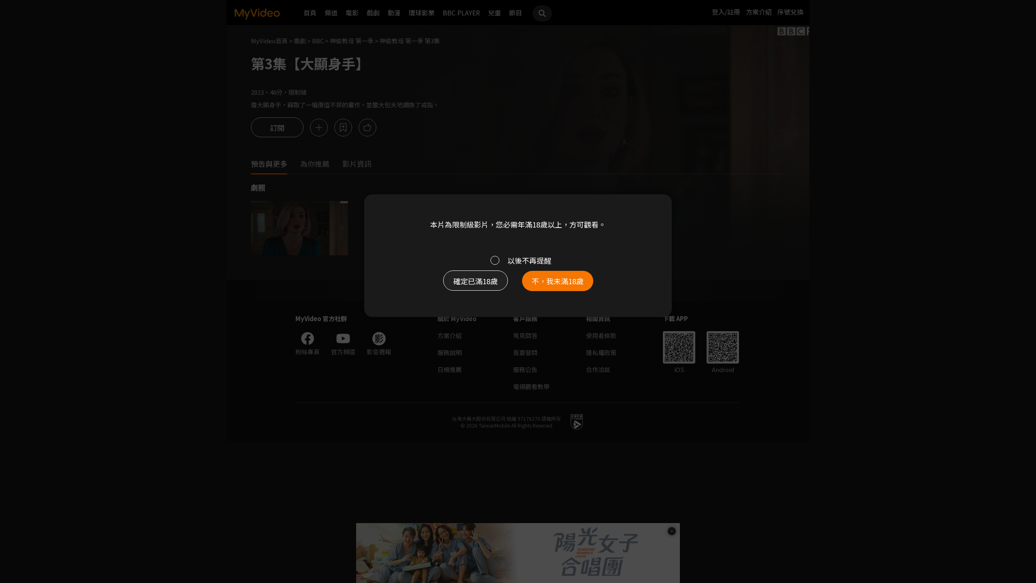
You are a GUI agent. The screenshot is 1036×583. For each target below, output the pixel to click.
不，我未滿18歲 (558, 281)
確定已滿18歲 (475, 281)
